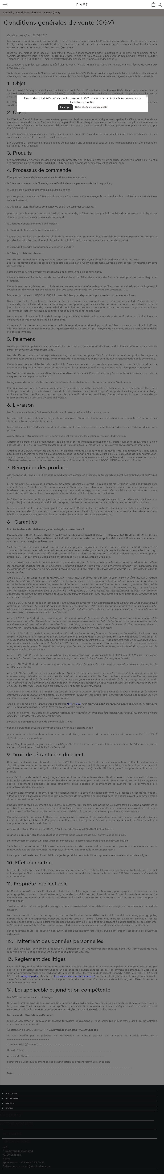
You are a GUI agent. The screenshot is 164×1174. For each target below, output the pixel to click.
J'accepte (65, 107)
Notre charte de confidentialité (91, 107)
